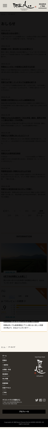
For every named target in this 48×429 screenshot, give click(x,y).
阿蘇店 (4, 361)
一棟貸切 (6, 365)
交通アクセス (6, 388)
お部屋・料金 (6, 370)
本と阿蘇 (6, 379)
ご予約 (4, 393)
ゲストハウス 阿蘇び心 (24, 5)
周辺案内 (6, 375)
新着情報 (5, 384)
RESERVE (42, 5)
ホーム (3, 347)
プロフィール (24, 411)
